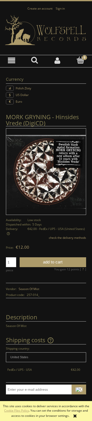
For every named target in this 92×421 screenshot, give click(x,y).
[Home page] (46, 30)
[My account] (57, 60)
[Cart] (80, 60)
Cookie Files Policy (16, 410)
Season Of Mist (29, 289)
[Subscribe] (79, 389)
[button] (11, 60)
